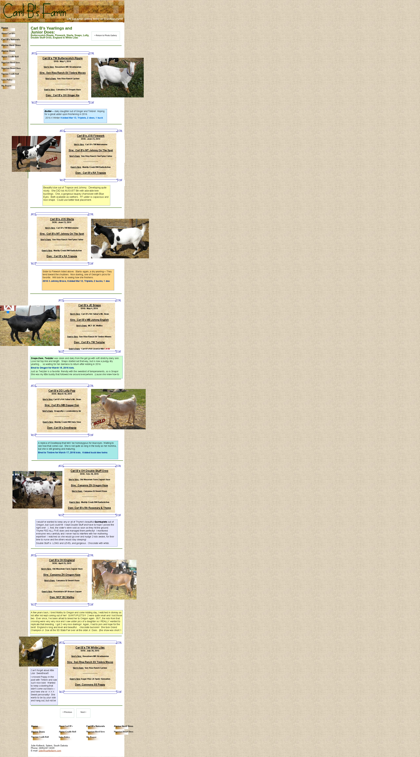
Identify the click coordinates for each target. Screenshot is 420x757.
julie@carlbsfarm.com (50, 750)
